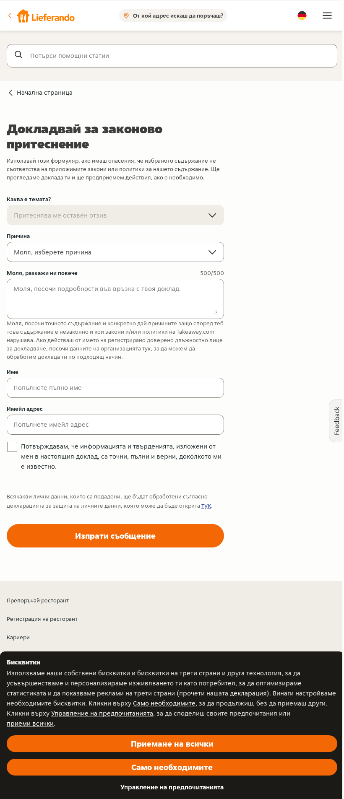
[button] (41, 15)
